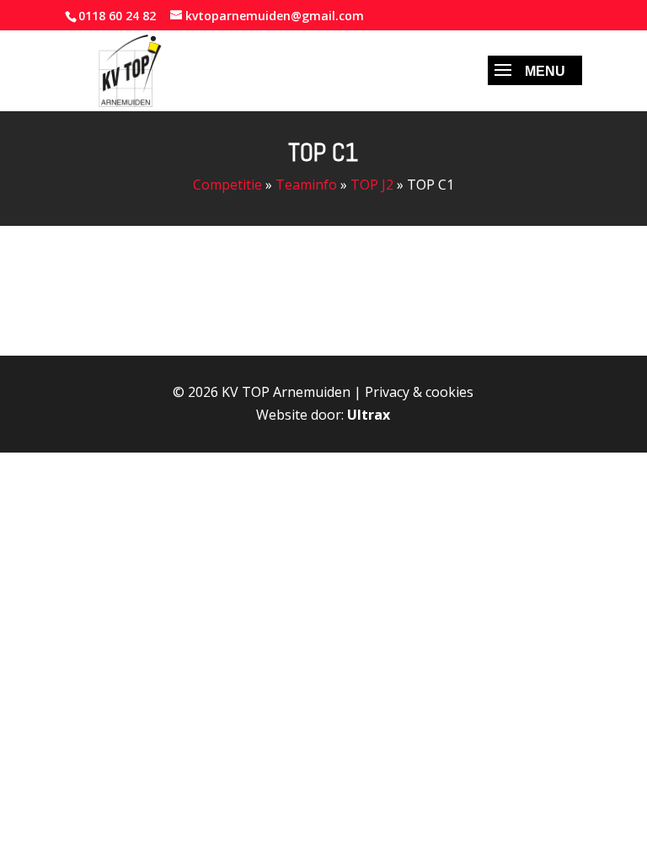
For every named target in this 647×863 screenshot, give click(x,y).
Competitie (227, 184)
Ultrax (368, 414)
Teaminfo (306, 184)
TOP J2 (371, 184)
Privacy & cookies (419, 392)
